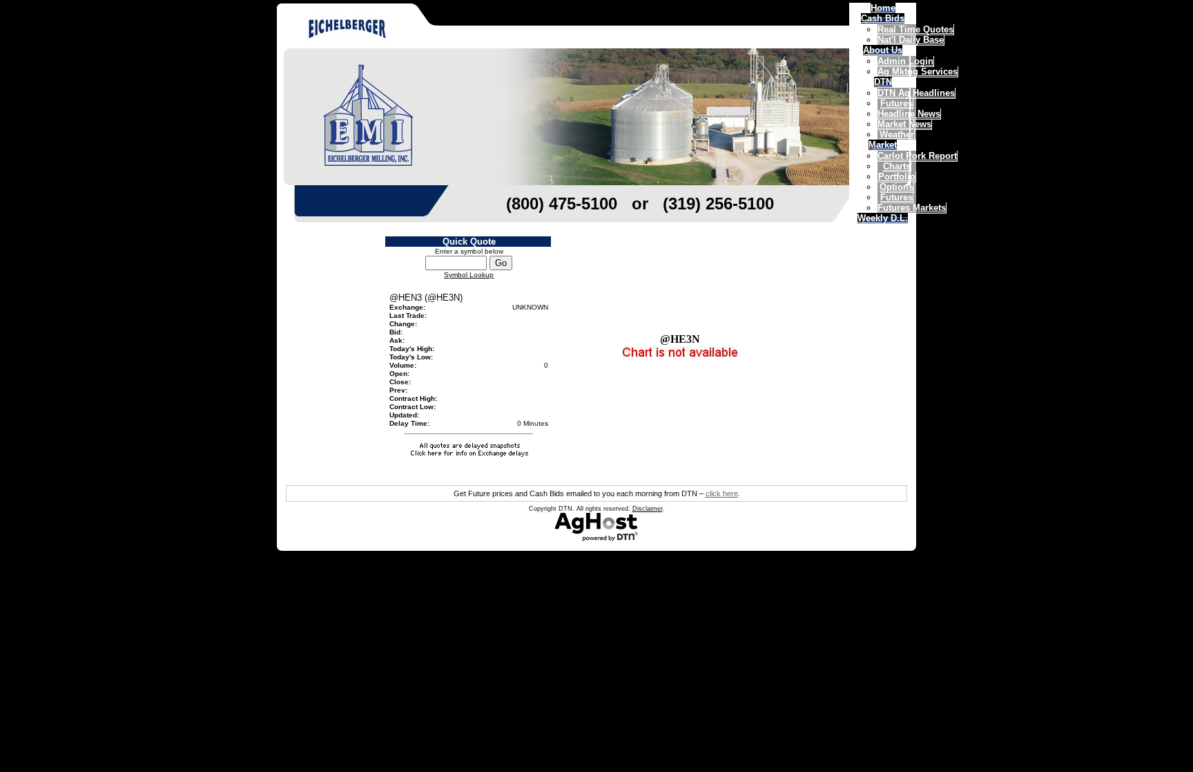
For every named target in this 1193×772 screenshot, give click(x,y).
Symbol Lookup (469, 275)
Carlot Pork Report (917, 156)
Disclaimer (647, 508)
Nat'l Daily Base (910, 40)
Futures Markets (911, 208)
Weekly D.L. (882, 218)
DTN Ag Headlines (916, 93)
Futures (896, 197)
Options (896, 187)
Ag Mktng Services (917, 71)
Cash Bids (882, 18)
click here (722, 493)
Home (883, 8)
